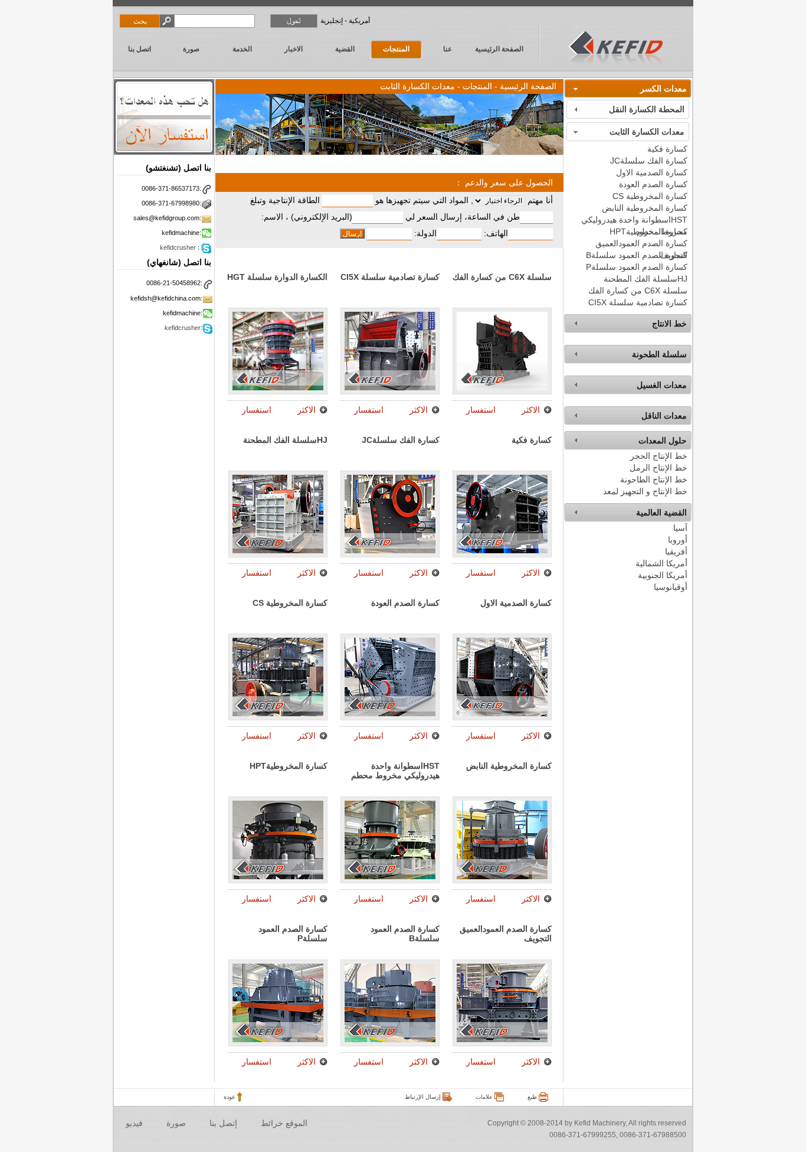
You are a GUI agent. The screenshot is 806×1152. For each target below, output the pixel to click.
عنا (447, 49)
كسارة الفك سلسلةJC (648, 160)
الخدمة (242, 49)
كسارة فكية (667, 149)
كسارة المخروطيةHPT (648, 231)
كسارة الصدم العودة (653, 184)
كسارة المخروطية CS (649, 196)
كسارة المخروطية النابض (644, 208)
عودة (230, 1097)
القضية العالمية (661, 512)
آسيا (680, 528)
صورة (191, 49)
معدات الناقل (664, 415)
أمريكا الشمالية (661, 563)
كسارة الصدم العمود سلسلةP (636, 267)
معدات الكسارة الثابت (647, 131)
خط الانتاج (669, 323)
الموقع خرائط (284, 1123)
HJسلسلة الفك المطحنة (645, 278)
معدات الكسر (663, 88)
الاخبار (293, 49)
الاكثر (531, 410)
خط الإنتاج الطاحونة (653, 479)
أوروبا (677, 539)
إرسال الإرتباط (424, 1097)
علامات (485, 1097)
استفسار (481, 410)
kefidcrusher (178, 247)
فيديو (134, 1123)
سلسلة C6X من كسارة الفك (637, 290)
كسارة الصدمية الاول (651, 172)
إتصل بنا (223, 1123)
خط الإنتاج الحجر (658, 456)
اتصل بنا (139, 49)
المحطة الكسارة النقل (646, 109)
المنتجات (396, 49)
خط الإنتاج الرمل (658, 467)
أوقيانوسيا (670, 587)
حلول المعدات (662, 440)
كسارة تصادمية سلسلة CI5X (637, 302)
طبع (533, 1097)
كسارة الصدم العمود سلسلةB (636, 255)
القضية (345, 49)
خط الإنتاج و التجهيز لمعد (645, 491)
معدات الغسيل (662, 385)
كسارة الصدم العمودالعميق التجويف (641, 244)
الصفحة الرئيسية (499, 49)
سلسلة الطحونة (659, 354)
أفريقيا (676, 551)
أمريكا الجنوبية (662, 575)
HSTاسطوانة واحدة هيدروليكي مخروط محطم (634, 220)
